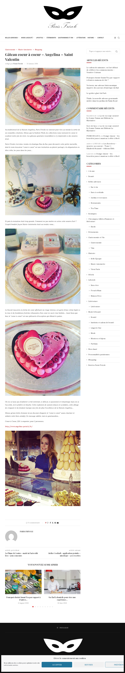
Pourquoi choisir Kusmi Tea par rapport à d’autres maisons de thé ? (103, 79)
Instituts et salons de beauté (102, 322)
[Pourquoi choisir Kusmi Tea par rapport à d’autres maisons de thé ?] (23, 582)
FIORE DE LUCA (93, 136)
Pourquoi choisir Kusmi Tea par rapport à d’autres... (23, 598)
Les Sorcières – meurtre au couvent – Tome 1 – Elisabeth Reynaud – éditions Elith (101, 146)
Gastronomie (96, 243)
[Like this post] (47, 523)
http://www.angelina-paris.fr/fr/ (19, 426)
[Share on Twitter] (52, 523)
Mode (93, 333)
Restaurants (96, 203)
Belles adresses (11, 38)
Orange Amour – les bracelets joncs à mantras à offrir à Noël (103, 137)
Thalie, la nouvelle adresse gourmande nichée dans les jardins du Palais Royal (102, 99)
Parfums (94, 344)
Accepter (57, 664)
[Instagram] (115, 37)
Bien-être (95, 285)
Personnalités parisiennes (98, 354)
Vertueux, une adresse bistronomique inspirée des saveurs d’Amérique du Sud (103, 86)
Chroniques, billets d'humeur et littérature (100, 220)
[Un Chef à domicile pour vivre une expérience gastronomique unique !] (62, 582)
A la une (91, 171)
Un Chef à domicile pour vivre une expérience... (62, 598)
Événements (51, 38)
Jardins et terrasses (99, 198)
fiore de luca (92, 126)
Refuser (89, 664)
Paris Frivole (18, 64)
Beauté (91, 176)
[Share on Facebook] (50, 523)
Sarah (93, 227)
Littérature (81, 38)
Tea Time (94, 208)
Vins (92, 248)
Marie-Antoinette (98, 264)
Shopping (92, 360)
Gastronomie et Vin (65, 38)
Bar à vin (94, 187)
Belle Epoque (96, 259)
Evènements (93, 232)
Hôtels (91, 275)
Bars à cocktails (97, 192)
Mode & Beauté (27, 38)
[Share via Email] (58, 523)
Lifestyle (39, 38)
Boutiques (92, 214)
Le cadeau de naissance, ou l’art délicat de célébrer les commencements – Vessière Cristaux (102, 69)
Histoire (91, 38)
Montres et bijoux (98, 338)
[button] (8, 588)
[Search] (118, 37)
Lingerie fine (96, 328)
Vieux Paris (95, 269)
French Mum (96, 290)
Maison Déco (96, 296)
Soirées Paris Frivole (97, 365)
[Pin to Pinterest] (55, 523)
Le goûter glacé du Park (96, 93)
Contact (100, 38)
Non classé (92, 349)
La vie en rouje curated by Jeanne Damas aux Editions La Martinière (102, 118)
